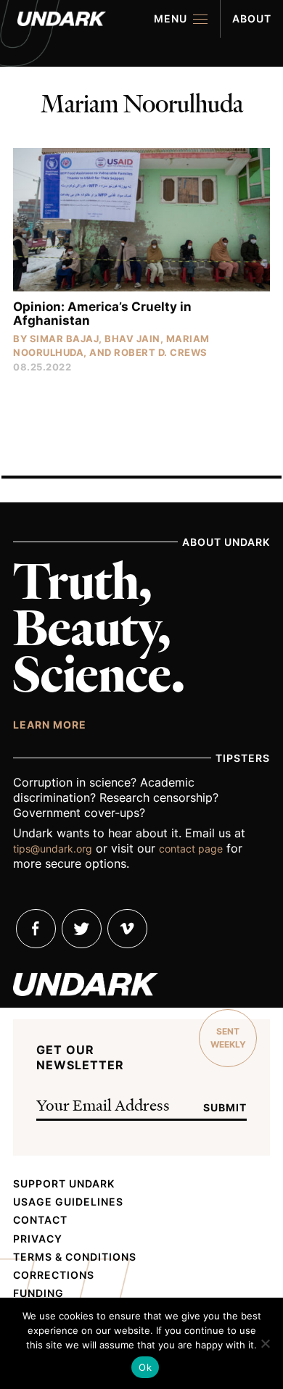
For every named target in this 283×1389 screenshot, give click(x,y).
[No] (265, 1343)
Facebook (36, 928)
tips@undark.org (52, 848)
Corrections (53, 1275)
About (251, 18)
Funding (38, 1293)
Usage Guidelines (68, 1202)
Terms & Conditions (74, 1257)
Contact (40, 1220)
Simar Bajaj (64, 338)
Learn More (49, 724)
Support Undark (64, 1184)
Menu (170, 18)
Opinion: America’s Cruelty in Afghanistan (102, 313)
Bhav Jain (132, 338)
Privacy (37, 1239)
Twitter (82, 928)
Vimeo (127, 928)
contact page (191, 848)
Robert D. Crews (161, 352)
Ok (145, 1367)
